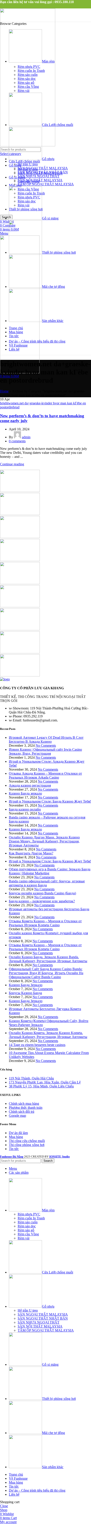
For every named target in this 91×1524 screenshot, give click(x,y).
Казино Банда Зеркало (25, 985)
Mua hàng (16, 1137)
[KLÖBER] (20, 560)
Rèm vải (23, 90)
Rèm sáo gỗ (26, 82)
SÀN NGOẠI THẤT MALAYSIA (43, 168)
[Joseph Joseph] (20, 583)
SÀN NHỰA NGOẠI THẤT (38, 176)
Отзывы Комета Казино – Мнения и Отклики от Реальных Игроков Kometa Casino (45, 923)
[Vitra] (20, 491)
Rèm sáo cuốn (28, 74)
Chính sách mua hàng (24, 1103)
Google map (17, 1115)
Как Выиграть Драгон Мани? (31, 853)
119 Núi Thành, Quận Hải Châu (31, 1078)
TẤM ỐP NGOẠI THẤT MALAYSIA (46, 184)
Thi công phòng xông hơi (26, 1145)
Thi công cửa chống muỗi (27, 1141)
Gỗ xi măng (17, 177)
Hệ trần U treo (28, 164)
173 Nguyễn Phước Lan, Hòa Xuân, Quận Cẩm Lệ (45, 1082)
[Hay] (20, 606)
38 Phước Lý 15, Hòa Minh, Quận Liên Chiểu (41, 1086)
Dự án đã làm (18, 1133)
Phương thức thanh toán (25, 1107)
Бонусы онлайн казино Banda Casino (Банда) (42, 893)
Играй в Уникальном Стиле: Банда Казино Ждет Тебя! (50, 801)
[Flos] (20, 629)
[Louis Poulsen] (20, 537)
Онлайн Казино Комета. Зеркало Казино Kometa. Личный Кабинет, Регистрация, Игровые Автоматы (48, 1035)
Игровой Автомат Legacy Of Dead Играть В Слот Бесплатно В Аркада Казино (46, 739)
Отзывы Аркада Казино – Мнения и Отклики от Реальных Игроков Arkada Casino (45, 775)
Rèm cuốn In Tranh (31, 70)
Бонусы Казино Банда (25, 993)
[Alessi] (20, 675)
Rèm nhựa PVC (29, 67)
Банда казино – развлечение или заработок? (42, 901)
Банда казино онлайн (25, 809)
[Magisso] (20, 514)
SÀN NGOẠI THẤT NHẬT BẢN (43, 172)
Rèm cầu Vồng (28, 86)
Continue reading (12, 464)
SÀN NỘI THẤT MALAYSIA (40, 180)
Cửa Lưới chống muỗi (24, 161)
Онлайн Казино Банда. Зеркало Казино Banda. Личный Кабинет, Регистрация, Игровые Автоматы (48, 959)
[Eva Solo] (20, 652)
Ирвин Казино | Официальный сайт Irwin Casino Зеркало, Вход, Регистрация (45, 751)
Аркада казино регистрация (30, 785)
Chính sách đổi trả (21, 1111)
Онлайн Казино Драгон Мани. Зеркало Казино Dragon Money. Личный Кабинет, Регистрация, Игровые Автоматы (44, 841)
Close (4, 1506)
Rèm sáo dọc (27, 78)
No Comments (46, 745)
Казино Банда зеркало (25, 793)
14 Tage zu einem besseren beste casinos (37, 1045)
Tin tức (14, 1149)
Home (4, 391)
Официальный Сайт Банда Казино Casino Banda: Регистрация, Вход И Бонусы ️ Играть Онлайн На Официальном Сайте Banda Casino (46, 973)
